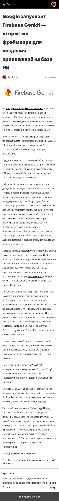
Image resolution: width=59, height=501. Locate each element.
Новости (18, 453)
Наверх (53, 487)
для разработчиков (28, 460)
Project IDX (37, 364)
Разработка (30, 453)
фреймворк (31, 136)
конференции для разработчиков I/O (24, 108)
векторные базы (10, 325)
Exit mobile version (30, 496)
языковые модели (32, 184)
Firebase (12, 460)
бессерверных (35, 276)
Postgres (42, 401)
